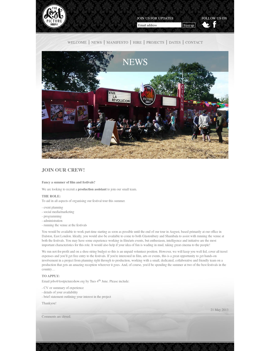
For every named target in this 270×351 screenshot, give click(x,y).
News (96, 42)
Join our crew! (63, 169)
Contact (194, 42)
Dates (175, 42)
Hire (137, 42)
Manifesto (117, 42)
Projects (155, 42)
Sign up (189, 25)
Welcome (77, 42)
